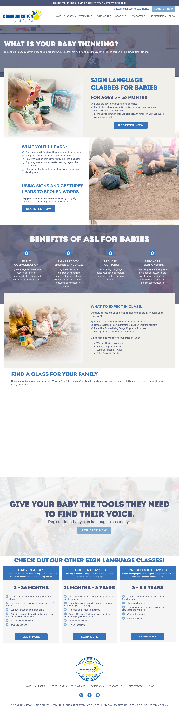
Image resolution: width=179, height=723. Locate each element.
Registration (158, 16)
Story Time (85, 16)
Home (58, 16)
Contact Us (138, 16)
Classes (69, 16)
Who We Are (104, 16)
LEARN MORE (31, 636)
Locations (120, 16)
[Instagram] (81, 695)
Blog (172, 16)
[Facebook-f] (89, 695)
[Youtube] (98, 695)
